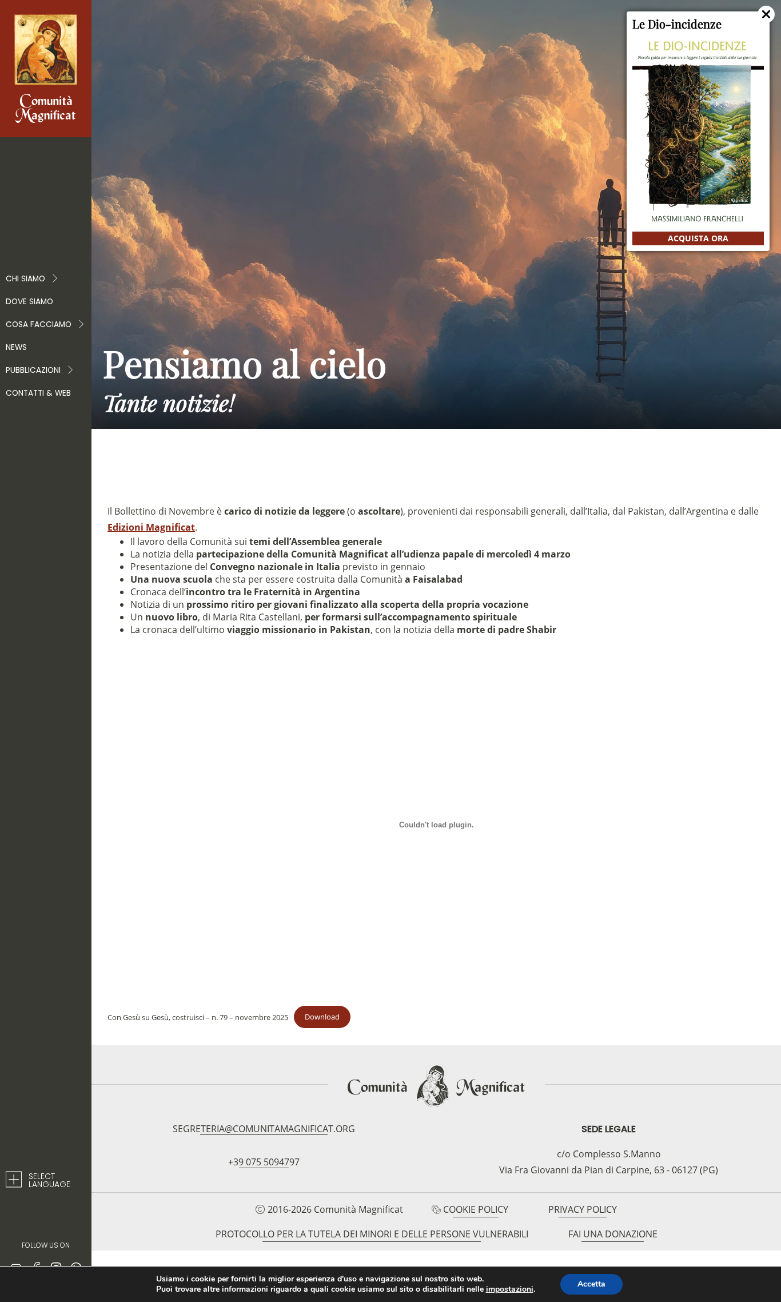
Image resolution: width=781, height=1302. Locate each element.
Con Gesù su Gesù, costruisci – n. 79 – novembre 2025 (197, 1017)
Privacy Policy (582, 1209)
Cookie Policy (475, 1209)
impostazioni (509, 1289)
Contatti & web (38, 393)
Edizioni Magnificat (151, 527)
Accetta (591, 1284)
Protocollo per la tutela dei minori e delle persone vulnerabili (372, 1234)
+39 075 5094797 (264, 1162)
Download (322, 1017)
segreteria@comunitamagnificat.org (264, 1128)
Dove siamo (29, 301)
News (16, 347)
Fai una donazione (613, 1234)
